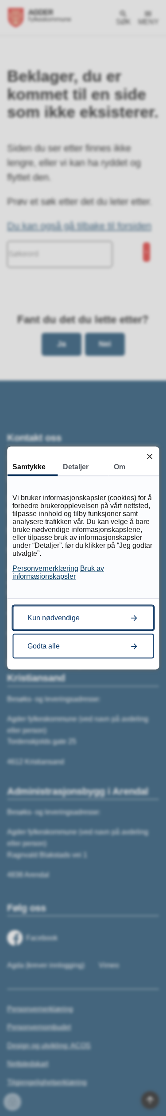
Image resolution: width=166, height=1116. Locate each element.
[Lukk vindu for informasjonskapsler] (149, 456)
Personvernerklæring (45, 568)
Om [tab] (119, 467)
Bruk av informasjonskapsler (58, 572)
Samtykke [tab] (29, 467)
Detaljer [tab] (76, 467)
